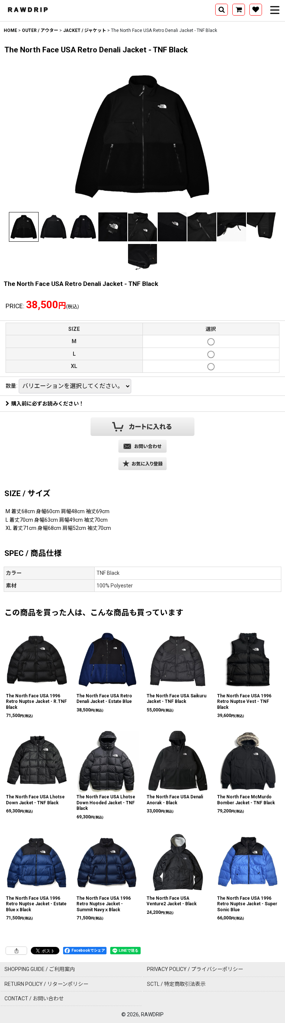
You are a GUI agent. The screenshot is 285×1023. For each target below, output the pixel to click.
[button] (221, 10)
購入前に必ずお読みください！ (47, 404)
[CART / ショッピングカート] (238, 10)
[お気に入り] (255, 10)
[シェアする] (16, 951)
